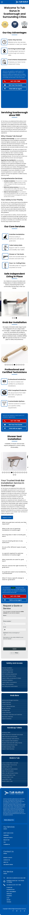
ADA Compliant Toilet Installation (10, 740)
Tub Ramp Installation (7, 680)
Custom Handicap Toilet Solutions (10, 738)
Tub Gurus (23, 908)
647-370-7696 (17, 885)
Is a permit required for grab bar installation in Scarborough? (12, 554)
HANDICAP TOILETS (8, 837)
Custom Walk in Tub (7, 767)
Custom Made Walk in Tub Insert (10, 763)
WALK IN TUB (6, 840)
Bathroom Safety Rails (7, 672)
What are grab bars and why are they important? (14, 523)
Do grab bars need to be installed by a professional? (14, 572)
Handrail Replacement (7, 670)
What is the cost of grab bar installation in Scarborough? (11, 529)
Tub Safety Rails (6, 710)
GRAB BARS (6, 835)
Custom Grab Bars (6, 718)
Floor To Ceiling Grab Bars (8, 706)
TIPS (4, 842)
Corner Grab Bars (6, 712)
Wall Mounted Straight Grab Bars (10, 700)
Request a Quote (7, 517)
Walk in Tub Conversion (8, 684)
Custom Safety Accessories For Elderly (11, 678)
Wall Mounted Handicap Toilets (9, 745)
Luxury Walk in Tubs (6, 779)
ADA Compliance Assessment (9, 674)
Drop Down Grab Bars (7, 716)
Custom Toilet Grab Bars (8, 749)
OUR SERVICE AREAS (8, 864)
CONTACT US (6, 860)
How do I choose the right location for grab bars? (14, 566)
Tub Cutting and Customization (10, 686)
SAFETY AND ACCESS (8, 833)
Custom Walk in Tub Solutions (9, 682)
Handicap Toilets (6, 732)
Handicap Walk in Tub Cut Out (9, 765)
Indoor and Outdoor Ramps (9, 676)
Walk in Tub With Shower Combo (10, 773)
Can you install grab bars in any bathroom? (12, 541)
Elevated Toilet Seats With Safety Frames (12, 742)
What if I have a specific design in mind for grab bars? (13, 578)
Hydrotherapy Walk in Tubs (8, 775)
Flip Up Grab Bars (6, 708)
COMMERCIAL (6, 844)
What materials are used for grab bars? (13, 560)
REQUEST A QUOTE (7, 857)
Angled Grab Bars (6, 702)
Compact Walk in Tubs (7, 777)
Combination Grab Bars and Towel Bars (12, 714)
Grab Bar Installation (7, 668)
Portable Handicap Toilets (8, 747)
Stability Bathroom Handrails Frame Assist (12, 734)
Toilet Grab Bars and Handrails (9, 736)
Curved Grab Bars (6, 704)
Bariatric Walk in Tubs (7, 781)
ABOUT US (5, 862)
